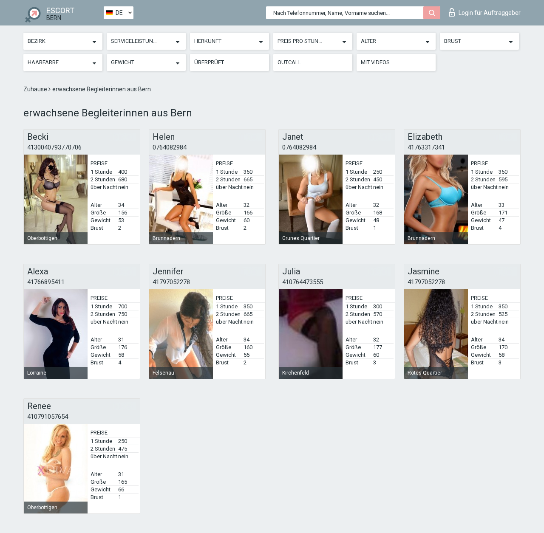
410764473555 (302, 282)
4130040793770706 (54, 147)
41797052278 (171, 282)
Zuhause (35, 89)
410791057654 (47, 416)
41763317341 (426, 147)
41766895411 (46, 282)
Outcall (289, 62)
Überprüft (209, 62)
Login (490, 12)
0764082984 (170, 147)
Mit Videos (375, 62)
